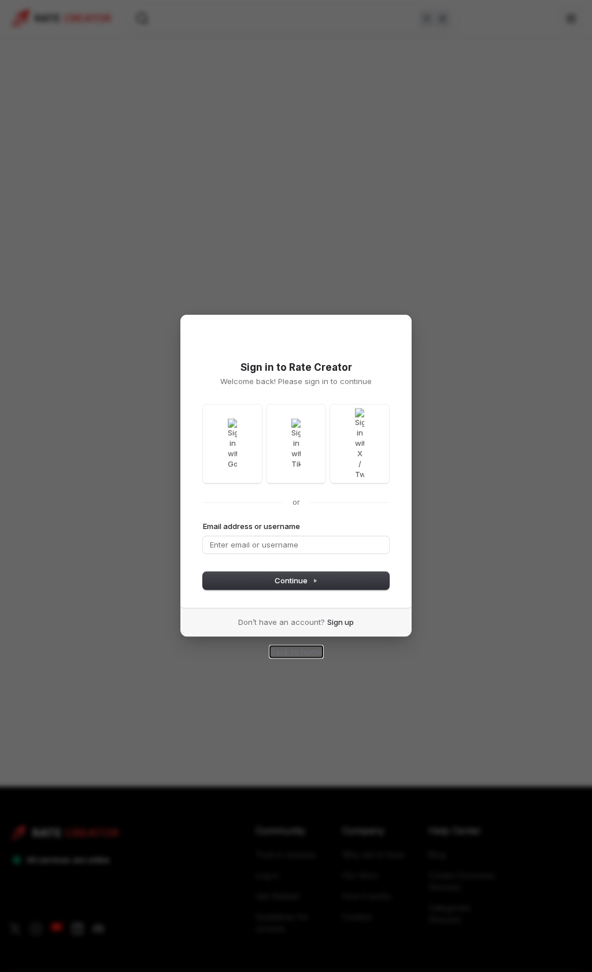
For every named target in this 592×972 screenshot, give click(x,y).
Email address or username (251, 526)
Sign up (340, 622)
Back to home (296, 652)
